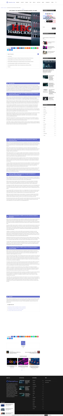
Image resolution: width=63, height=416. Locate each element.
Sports (50, 131)
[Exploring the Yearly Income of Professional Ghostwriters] (45, 84)
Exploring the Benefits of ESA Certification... (9, 404)
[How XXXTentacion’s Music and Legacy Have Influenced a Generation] (45, 47)
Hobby (43, 2)
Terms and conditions (48, 380)
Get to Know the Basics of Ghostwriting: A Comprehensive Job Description (52, 91)
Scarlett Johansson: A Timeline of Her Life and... (49, 38)
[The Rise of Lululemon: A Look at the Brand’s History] (45, 43)
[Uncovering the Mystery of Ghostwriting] (45, 98)
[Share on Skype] (8, 50)
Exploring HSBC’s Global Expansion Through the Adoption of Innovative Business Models (20, 61)
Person (38, 399)
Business (17, 2)
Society (50, 127)
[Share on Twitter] (16, 48)
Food (30, 2)
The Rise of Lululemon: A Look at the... (51, 42)
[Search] (56, 2)
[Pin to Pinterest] (18, 48)
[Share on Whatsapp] (31, 48)
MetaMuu (23, 346)
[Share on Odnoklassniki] (25, 48)
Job (50, 122)
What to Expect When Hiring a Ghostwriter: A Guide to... (27, 381)
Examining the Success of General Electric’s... (9, 409)
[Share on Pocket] (37, 48)
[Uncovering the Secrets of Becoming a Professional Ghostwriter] (45, 77)
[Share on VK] (24, 48)
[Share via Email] (12, 50)
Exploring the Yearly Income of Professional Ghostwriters (52, 85)
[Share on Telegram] (33, 48)
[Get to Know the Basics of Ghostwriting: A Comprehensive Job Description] (45, 91)
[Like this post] (12, 48)
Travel (52, 2)
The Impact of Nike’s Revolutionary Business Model (15, 310)
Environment (50, 112)
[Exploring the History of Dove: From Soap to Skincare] (45, 52)
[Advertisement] (23, 75)
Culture (22, 2)
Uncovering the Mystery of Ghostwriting (51, 98)
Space (50, 129)
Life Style (38, 2)
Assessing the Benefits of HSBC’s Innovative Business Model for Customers (18, 63)
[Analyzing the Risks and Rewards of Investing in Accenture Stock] (23, 361)
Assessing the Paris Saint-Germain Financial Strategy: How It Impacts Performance (34, 367)
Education (38, 384)
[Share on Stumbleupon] (29, 48)
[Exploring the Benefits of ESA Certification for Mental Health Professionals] (3, 405)
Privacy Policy (47, 382)
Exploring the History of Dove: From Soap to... (51, 52)
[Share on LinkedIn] (20, 48)
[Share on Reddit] (27, 48)
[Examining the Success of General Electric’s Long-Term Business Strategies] (3, 409)
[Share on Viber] (10, 50)
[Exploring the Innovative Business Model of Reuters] (3, 414)
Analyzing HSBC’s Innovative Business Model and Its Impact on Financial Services (19, 59)
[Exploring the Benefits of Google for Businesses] (12, 361)
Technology (47, 2)
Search (54, 28)
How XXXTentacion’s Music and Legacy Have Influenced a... (51, 47)
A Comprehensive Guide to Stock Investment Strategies (15, 309)
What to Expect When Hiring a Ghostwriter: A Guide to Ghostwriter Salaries (48, 70)
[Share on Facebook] (14, 48)
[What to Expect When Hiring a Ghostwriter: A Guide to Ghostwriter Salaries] (49, 64)
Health (34, 2)
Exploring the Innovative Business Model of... (9, 413)
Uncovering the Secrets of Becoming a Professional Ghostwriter (51, 77)
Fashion (26, 2)
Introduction (10, 56)
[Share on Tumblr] (21, 48)
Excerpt (9, 66)
